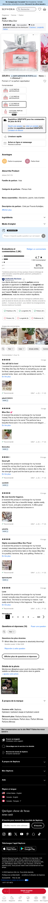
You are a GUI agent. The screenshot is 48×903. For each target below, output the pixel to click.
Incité (12, 342)
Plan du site (16, 878)
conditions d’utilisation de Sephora (33, 875)
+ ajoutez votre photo (10, 674)
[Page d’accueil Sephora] (8, 9)
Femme (13, 15)
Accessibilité (6, 878)
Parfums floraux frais (23, 716)
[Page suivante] (43, 617)
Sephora (17, 709)
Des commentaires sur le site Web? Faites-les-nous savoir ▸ (23, 730)
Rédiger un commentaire (36, 249)
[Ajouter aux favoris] (45, 81)
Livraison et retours (15, 130)
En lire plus (6, 376)
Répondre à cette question (15, 648)
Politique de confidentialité (11, 875)
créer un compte (32, 126)
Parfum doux (25, 719)
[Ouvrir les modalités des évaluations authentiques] (24, 279)
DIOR (4, 18)
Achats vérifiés (34, 349)
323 (38, 617)
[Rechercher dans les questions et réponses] (4, 631)
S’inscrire (38, 825)
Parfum (21, 15)
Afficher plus (7, 210)
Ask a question (22, 25)
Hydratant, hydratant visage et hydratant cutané (20, 712)
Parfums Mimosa (8, 721)
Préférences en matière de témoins (12, 880)
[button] (45, 76)
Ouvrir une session (15, 126)
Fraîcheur (32, 27)
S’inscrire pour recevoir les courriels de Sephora (22, 820)
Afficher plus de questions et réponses (20, 656)
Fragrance (5, 15)
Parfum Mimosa (37, 719)
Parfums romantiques (10, 719)
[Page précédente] (2, 617)
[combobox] (26, 9)
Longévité (40, 27)
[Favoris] (39, 9)
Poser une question (38, 626)
